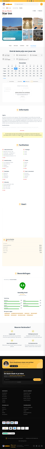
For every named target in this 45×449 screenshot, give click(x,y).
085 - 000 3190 (14, 366)
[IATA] (33, 1)
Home (4, 8)
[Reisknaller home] (7, 4)
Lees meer (22, 130)
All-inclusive (4, 396)
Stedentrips (4, 394)
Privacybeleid (26, 409)
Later (41, 78)
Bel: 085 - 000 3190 (27, 398)
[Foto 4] (27, 35)
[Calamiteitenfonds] (31, 1)
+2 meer (3, 190)
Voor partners (4, 414)
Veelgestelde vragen (27, 393)
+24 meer (4, 168)
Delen (35, 10)
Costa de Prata (15, 8)
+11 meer (25, 168)
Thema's (3, 400)
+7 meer (3, 179)
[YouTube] (42, 446)
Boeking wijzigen (27, 394)
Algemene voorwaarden (28, 407)
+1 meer (3, 157)
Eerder (4, 78)
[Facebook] (34, 446)
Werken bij (4, 409)
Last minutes (4, 398)
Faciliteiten (22, 45)
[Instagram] (37, 446)
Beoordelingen (33, 45)
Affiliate (3, 412)
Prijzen (10, 45)
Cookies (25, 410)
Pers (3, 410)
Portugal (9, 8)
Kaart (27, 45)
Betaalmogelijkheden (27, 412)
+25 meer (25, 179)
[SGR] (29, 1)
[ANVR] (27, 1)
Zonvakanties (4, 393)
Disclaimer (25, 414)
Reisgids (3, 401)
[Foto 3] (38, 23)
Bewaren (40, 10)
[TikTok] (39, 446)
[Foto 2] (27, 23)
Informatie (16, 45)
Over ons (3, 407)
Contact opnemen (27, 396)
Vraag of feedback (27, 400)
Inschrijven (37, 379)
